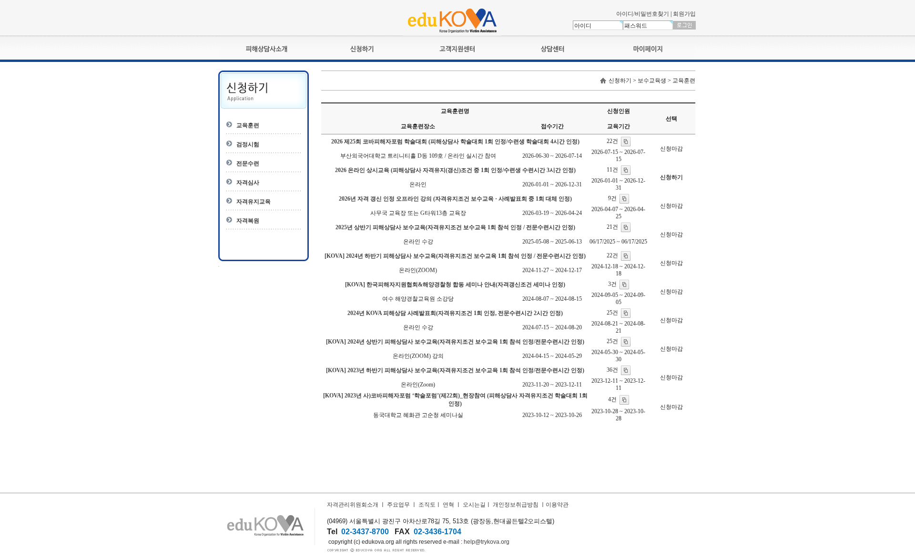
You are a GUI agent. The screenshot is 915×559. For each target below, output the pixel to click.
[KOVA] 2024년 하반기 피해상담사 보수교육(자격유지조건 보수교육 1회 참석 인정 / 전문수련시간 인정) (455, 256)
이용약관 (557, 504)
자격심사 (247, 182)
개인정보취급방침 (516, 504)
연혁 (448, 504)
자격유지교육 (253, 201)
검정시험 (247, 144)
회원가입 (684, 13)
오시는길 (474, 504)
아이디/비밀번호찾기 (642, 13)
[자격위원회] (452, 33)
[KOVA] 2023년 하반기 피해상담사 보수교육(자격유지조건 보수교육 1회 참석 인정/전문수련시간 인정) (455, 370)
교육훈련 (247, 125)
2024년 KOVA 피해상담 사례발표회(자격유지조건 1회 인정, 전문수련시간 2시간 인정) (455, 313)
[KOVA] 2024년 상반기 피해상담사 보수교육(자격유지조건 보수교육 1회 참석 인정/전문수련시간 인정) (455, 341)
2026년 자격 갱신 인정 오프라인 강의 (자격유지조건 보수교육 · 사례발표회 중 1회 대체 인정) (455, 198)
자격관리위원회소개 (352, 504)
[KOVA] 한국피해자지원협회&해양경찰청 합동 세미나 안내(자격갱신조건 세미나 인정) (455, 284)
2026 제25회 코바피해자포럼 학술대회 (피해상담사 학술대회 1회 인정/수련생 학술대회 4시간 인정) (455, 141)
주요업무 (398, 504)
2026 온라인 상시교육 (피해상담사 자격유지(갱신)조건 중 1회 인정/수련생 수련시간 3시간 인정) (455, 170)
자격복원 (247, 220)
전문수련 (247, 163)
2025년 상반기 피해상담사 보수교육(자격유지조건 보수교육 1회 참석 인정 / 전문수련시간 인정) (455, 227)
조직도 (427, 504)
